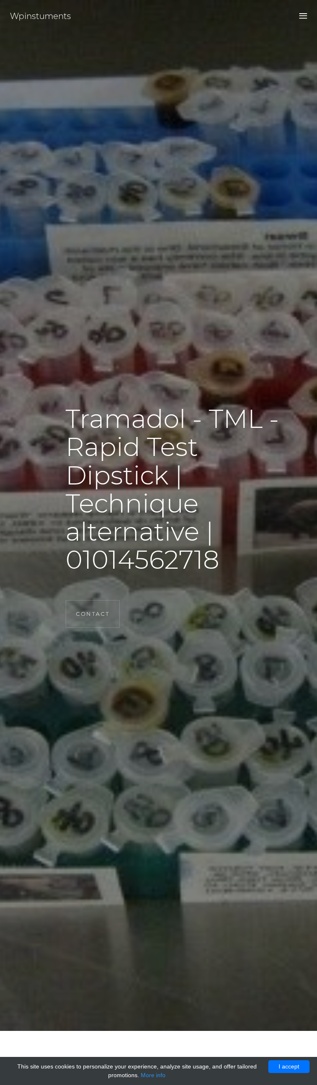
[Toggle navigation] (300, 16)
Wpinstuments (40, 16)
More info (153, 1075)
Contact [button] (92, 613)
